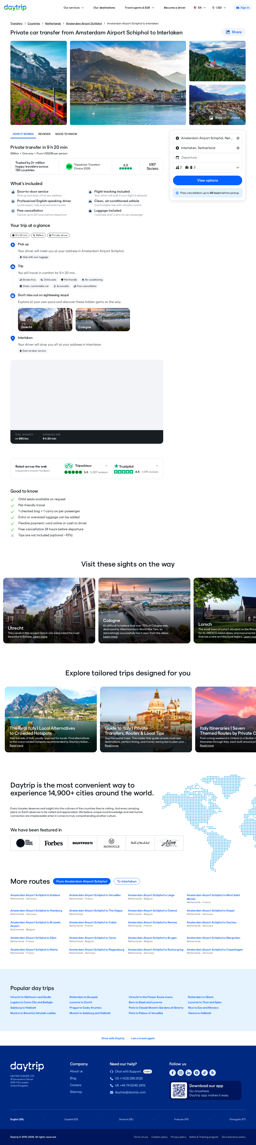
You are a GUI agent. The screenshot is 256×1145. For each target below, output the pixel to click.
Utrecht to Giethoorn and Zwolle (30, 997)
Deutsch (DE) (126, 1119)
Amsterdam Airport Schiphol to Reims (34, 949)
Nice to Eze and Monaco (203, 1007)
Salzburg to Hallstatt (23, 1007)
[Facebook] (172, 1073)
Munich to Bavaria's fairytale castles (33, 1013)
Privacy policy (178, 1137)
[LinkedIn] (188, 1073)
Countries (34, 23)
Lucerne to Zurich (81, 1002)
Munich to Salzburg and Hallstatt (90, 1013)
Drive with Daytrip (113, 1038)
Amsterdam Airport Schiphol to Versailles (95, 895)
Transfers (16, 23)
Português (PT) (238, 1119)
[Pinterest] (196, 1073)
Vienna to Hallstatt (199, 1013)
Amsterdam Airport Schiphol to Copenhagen (215, 949)
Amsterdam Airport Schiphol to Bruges (152, 937)
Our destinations (104, 7)
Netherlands (53, 23)
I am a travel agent (143, 1038)
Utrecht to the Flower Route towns (151, 997)
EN (200, 7)
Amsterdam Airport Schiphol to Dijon (33, 937)
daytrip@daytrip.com (130, 1092)
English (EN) (17, 1119)
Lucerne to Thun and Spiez (205, 1002)
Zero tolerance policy (234, 1137)
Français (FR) (181, 1119)
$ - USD (217, 7)
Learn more (40, 636)
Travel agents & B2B (137, 7)
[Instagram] (180, 1073)
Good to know (66, 134)
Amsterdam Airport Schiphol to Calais (92, 922)
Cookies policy (159, 1137)
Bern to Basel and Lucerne (145, 1002)
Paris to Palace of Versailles (146, 1013)
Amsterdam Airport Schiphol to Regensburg (96, 949)
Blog (73, 1078)
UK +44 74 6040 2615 (130, 1085)
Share (237, 32)
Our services (72, 7)
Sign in (245, 7)
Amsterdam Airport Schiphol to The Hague (96, 910)
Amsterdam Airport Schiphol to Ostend (152, 910)
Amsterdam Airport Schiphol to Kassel (210, 910)
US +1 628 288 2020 (129, 1078)
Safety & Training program (204, 1137)
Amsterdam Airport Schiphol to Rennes (152, 922)
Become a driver (175, 7)
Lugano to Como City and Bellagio (31, 1002)
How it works (23, 134)
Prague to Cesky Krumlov (86, 1007)
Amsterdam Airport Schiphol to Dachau (211, 922)
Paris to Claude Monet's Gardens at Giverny (156, 1007)
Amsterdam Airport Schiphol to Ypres (92, 937)
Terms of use (141, 1137)
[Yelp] (212, 1073)
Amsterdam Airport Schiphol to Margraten (213, 937)
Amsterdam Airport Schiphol (84, 23)
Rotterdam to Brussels (84, 997)
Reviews (44, 134)
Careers (75, 1085)
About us (76, 1071)
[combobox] (207, 138)
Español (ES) (71, 1119)
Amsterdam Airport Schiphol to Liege (151, 895)
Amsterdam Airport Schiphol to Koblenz (35, 895)
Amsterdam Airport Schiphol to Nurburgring (155, 949)
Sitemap (76, 1092)
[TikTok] (204, 1073)
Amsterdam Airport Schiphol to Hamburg (36, 910)
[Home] (15, 7)
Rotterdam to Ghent (200, 997)
